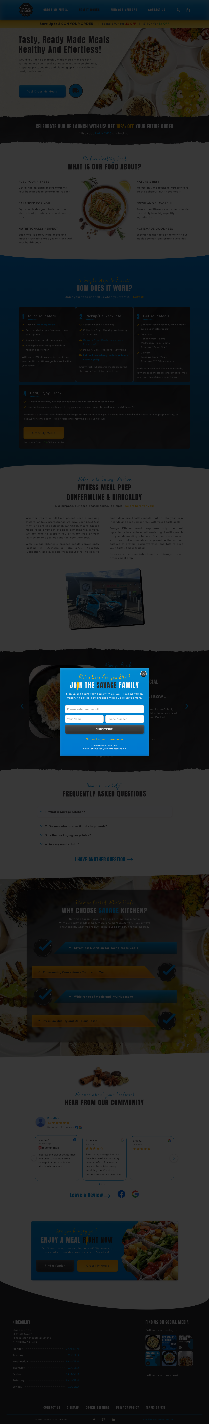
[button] (143, 673)
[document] (104, 712)
